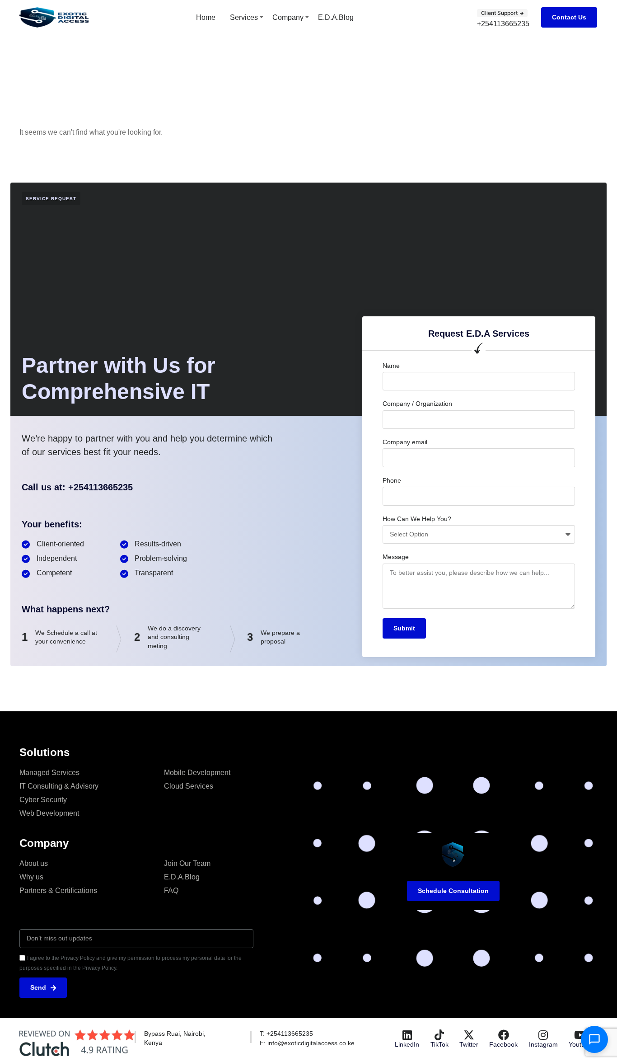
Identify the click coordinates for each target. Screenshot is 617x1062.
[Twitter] (468, 1034)
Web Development (49, 813)
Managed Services (49, 772)
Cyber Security (43, 800)
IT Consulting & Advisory (58, 786)
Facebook (503, 1044)
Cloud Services (188, 786)
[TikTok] (439, 1034)
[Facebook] (503, 1034)
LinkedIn (407, 1044)
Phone (392, 480)
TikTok (439, 1044)
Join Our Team (187, 863)
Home (205, 17)
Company (288, 17)
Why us (31, 877)
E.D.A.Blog (336, 17)
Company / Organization (417, 403)
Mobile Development (197, 772)
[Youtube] (580, 1034)
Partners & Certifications (58, 890)
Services (244, 17)
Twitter (468, 1044)
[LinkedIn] (407, 1034)
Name (391, 365)
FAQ (171, 890)
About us (33, 863)
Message (396, 556)
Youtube (580, 1044)
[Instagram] (543, 1034)
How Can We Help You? (417, 518)
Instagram (543, 1044)
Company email (405, 442)
